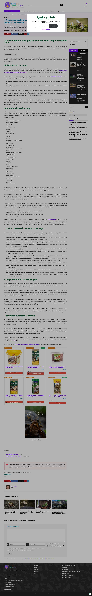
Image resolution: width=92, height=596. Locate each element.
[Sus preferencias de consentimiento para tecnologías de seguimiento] (90, 594)
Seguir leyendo (46, 29)
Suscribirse (53, 26)
